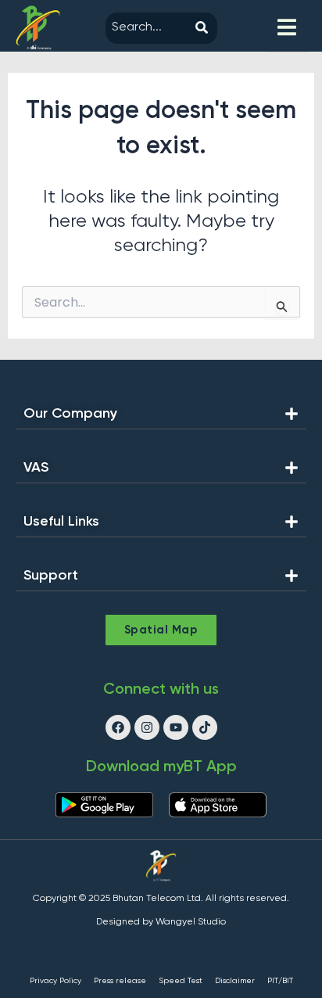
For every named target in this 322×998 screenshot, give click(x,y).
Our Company (70, 414)
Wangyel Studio (191, 922)
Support (50, 576)
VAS (35, 468)
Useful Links (61, 522)
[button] (161, 418)
